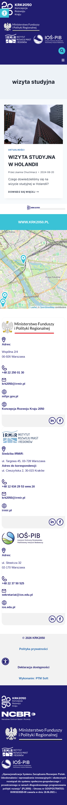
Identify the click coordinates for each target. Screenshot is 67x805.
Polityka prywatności (33, 649)
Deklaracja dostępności (33, 667)
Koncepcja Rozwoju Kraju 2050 (23, 408)
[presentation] (33, 124)
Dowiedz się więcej (23, 191)
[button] (4, 13)
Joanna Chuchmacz (26, 172)
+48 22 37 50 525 (13, 583)
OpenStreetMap (47, 307)
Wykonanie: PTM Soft (33, 678)
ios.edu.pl (8, 607)
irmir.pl (7, 510)
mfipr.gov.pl (10, 396)
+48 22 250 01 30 (13, 372)
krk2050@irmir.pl (13, 383)
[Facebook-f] (60, 420)
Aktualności (16, 149)
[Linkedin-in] (52, 420)
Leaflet (33, 307)
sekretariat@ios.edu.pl (17, 594)
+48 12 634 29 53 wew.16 (18, 486)
